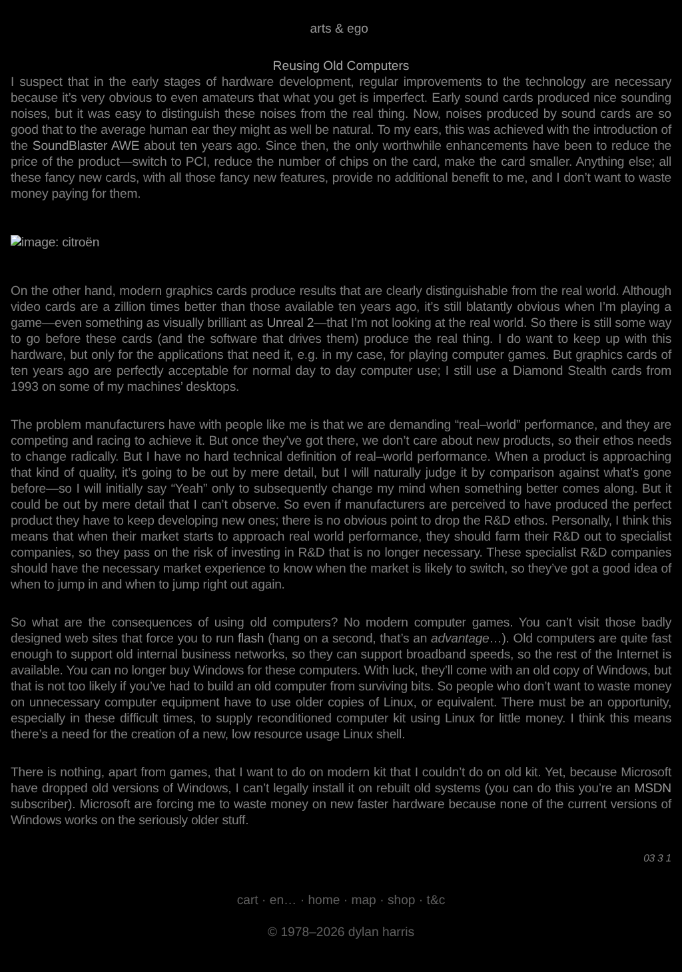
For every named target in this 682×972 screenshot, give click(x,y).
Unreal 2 (290, 323)
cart (247, 900)
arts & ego (339, 29)
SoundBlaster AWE (86, 146)
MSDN (652, 789)
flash (251, 639)
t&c (436, 900)
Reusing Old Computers (341, 66)
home (324, 900)
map (363, 900)
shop (402, 900)
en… (283, 900)
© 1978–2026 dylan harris (341, 932)
